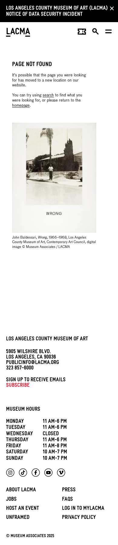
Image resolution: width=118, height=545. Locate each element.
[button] (95, 33)
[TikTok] (23, 472)
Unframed (18, 518)
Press (69, 490)
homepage (21, 106)
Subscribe (18, 386)
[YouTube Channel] (48, 472)
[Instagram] (10, 472)
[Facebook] (35, 472)
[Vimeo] (61, 472)
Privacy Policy (79, 518)
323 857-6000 (20, 369)
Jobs (11, 500)
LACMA (18, 33)
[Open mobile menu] (108, 33)
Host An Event (22, 509)
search (48, 95)
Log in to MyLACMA (83, 509)
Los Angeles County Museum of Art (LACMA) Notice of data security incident (57, 12)
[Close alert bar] (110, 8)
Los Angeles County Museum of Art (47, 340)
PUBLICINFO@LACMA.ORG (32, 363)
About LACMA (21, 490)
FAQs (67, 500)
